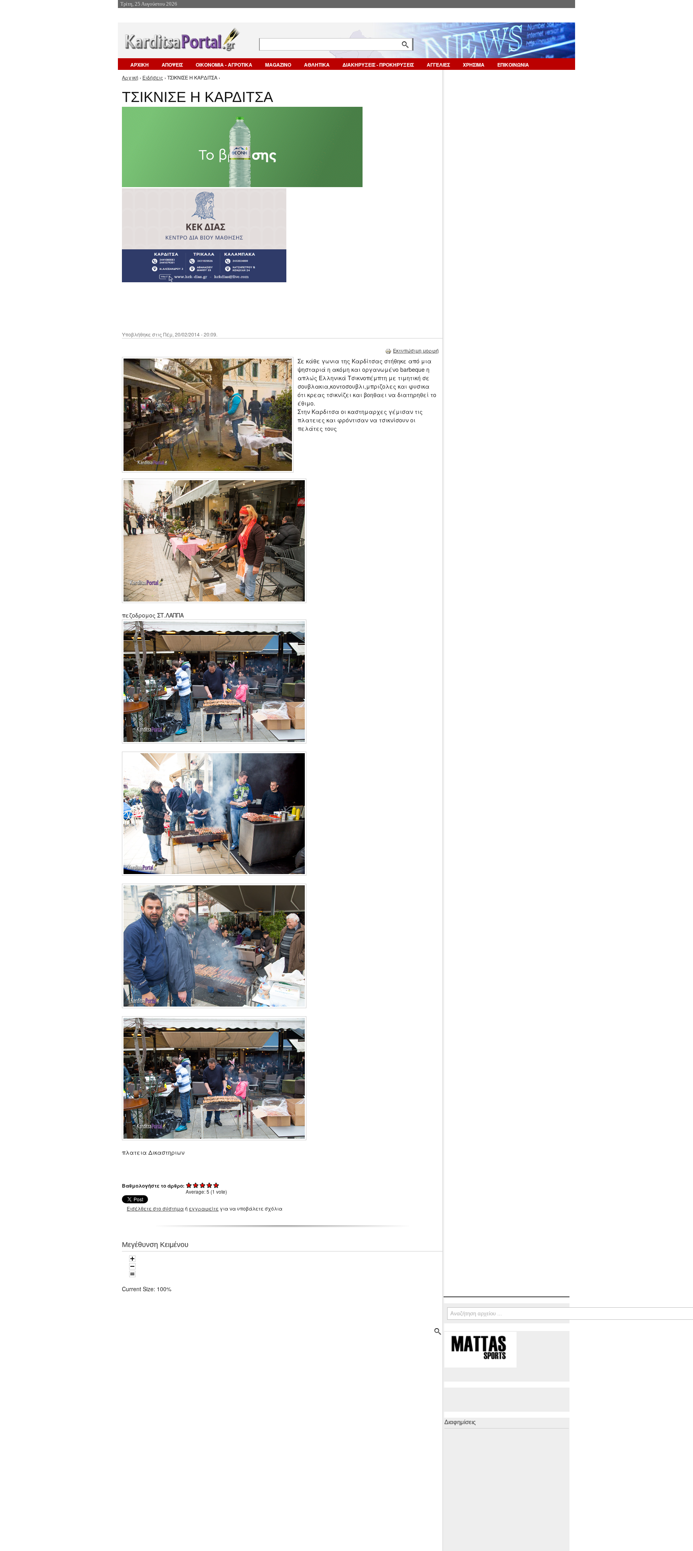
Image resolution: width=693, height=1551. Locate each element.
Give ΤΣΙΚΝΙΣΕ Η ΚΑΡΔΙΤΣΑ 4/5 (209, 1185)
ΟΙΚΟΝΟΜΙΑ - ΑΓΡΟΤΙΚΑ (224, 64)
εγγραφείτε (204, 1208)
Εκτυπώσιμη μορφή (416, 350)
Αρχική (130, 77)
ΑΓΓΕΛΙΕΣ (438, 64)
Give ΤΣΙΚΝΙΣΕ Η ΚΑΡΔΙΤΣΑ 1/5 (189, 1185)
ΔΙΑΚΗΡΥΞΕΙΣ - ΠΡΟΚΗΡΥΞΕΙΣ (378, 64)
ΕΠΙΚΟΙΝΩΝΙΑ (513, 64)
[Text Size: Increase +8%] (132, 1258)
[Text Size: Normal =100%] (132, 1274)
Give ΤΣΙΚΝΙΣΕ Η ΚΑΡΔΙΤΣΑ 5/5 (216, 1185)
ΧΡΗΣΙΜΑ (473, 64)
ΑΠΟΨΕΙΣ (172, 64)
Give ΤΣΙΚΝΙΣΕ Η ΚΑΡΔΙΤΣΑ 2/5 (195, 1185)
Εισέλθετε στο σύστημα (155, 1208)
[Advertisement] (264, 306)
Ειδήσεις (152, 77)
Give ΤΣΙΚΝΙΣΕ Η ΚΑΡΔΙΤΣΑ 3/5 (202, 1185)
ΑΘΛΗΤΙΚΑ (317, 64)
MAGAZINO (278, 64)
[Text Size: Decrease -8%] (132, 1266)
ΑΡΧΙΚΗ (139, 64)
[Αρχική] (181, 37)
